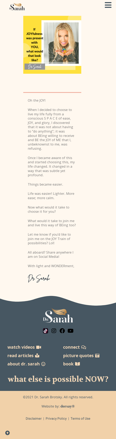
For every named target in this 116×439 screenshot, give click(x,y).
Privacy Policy (56, 418)
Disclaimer (34, 418)
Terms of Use (80, 418)
